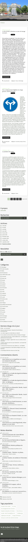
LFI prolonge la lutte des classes (7, 350)
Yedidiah (4, 373)
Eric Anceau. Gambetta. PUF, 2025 (12, 472)
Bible (3, 270)
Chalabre (23, 345)
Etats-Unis (4, 278)
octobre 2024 (5, 240)
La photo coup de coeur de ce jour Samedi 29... (10, 342)
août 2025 (4, 225)
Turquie (3, 319)
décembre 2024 (5, 236)
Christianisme (4, 272)
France (17, 80)
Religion (3, 308)
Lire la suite (7, 77)
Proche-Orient (5, 306)
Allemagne (4, 267)
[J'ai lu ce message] (26, 538)
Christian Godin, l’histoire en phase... (13, 452)
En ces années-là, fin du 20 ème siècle (8, 334)
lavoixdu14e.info (4, 331)
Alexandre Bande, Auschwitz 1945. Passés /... (14, 388)
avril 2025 (4, 229)
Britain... (2, 328)
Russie (3, 310)
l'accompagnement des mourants (8, 508)
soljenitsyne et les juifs (5, 515)
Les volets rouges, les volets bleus (8, 333)
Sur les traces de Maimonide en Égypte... (14, 440)
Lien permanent (6, 80)
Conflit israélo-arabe (6, 274)
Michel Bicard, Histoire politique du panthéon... (12, 446)
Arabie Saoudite (5, 269)
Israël (3, 291)
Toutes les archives (6, 244)
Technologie (21, 80)
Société (3, 312)
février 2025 (4, 233)
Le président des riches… (8, 151)
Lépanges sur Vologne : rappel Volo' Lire (9, 339)
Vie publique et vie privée (7, 321)
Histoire (3, 285)
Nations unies (5, 299)
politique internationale (6, 304)
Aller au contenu (4, 1)
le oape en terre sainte (5, 506)
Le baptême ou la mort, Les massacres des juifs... (14, 360)
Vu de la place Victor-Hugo (11, 5)
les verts (14, 506)
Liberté (18, 333)
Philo (3, 300)
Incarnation (8, 328)
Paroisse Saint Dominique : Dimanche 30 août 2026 (11, 330)
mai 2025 (4, 227)
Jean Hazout (6, 359)
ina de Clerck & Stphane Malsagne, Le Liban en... (14, 478)
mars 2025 (4, 231)
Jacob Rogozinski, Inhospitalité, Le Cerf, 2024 (14, 423)
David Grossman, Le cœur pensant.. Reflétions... (14, 402)
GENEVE (3, 284)
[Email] (2, 14)
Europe (21, 141)
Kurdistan (4, 295)
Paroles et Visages (21, 334)
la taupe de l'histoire (16, 515)
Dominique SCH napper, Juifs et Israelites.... (11, 485)
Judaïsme (4, 293)
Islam (3, 289)
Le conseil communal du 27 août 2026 (8, 347)
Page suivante (24, 199)
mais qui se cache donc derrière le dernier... (10, 517)
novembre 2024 (5, 238)
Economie (17, 141)
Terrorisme (4, 317)
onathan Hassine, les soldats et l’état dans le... (14, 458)
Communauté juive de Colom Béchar (13, 434)
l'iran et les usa (20, 511)
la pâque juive (20, 513)
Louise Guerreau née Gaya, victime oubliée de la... (11, 336)
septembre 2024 (5, 242)
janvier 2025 (4, 234)
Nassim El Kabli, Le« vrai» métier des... (14, 416)
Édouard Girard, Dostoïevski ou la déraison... (14, 409)
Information (4, 287)
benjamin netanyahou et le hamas (8, 511)
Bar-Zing (17, 350)
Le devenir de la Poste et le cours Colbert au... (10, 345)
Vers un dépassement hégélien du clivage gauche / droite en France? (12, 90)
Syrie (3, 314)
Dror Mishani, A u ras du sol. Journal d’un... (14, 491)
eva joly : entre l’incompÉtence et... (8, 513)
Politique (4, 142)
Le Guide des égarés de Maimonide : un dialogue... (14, 374)
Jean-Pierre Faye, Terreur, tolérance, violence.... (13, 465)
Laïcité (3, 297)
